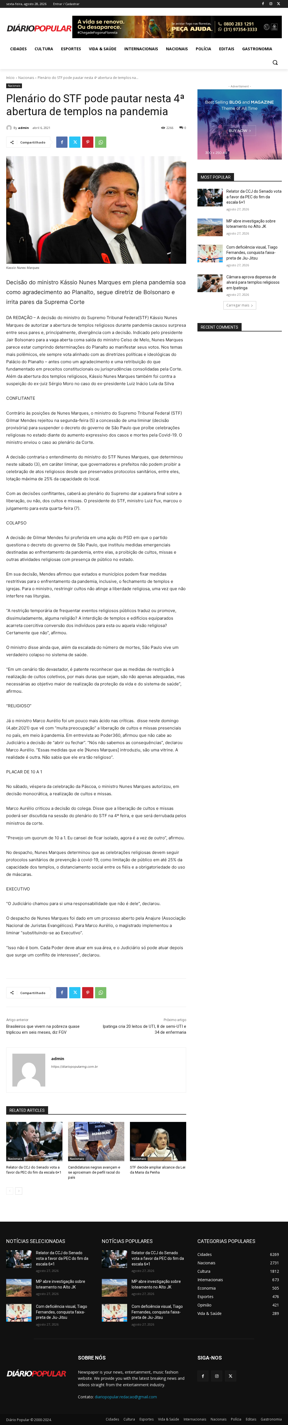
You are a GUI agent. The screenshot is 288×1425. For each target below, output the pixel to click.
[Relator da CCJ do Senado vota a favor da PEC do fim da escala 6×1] (34, 1141)
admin (23, 128)
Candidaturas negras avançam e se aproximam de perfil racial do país (94, 1172)
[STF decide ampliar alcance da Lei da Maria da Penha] (158, 1141)
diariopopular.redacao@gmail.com (126, 1396)
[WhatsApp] (100, 142)
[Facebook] (263, 4)
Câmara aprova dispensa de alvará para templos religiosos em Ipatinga (253, 282)
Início (10, 77)
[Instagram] (270, 4)
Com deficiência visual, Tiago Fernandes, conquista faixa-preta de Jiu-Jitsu (252, 252)
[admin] (10, 128)
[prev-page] (9, 1191)
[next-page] (18, 1191)
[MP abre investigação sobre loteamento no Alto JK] (210, 227)
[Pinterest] (87, 142)
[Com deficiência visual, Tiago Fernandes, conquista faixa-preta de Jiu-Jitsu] (210, 253)
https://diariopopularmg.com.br (74, 1067)
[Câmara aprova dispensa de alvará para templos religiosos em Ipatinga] (210, 283)
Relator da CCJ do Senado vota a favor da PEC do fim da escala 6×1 (254, 196)
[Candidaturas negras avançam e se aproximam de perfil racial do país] (96, 1141)
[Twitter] (278, 4)
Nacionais (26, 77)
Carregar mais (237, 305)
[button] (275, 62)
